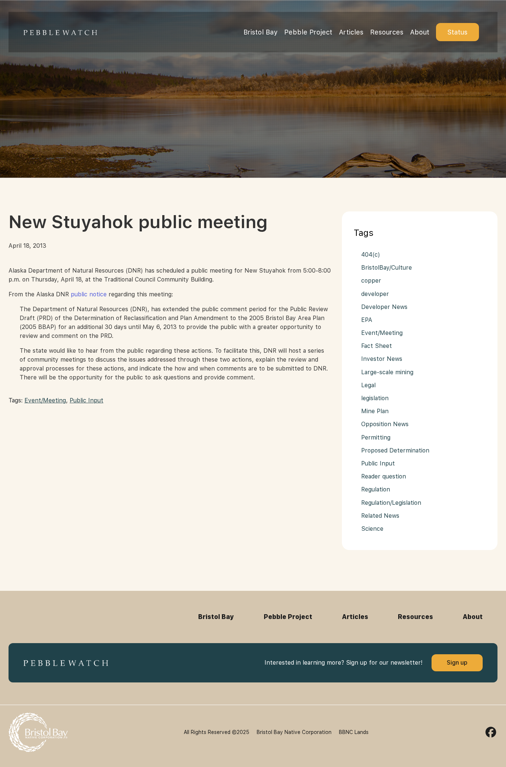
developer (375, 293)
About (419, 32)
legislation (375, 398)
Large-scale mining (387, 372)
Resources (386, 32)
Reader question (383, 476)
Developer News (384, 306)
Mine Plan (375, 411)
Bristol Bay (260, 32)
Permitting (375, 437)
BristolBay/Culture (386, 267)
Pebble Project (308, 32)
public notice (89, 294)
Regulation (375, 489)
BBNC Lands (354, 732)
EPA (366, 319)
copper (371, 280)
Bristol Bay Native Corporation (294, 732)
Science (372, 528)
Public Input (86, 400)
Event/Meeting (45, 400)
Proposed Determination (395, 450)
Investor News (381, 358)
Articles (351, 32)
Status (457, 32)
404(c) (370, 254)
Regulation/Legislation (391, 502)
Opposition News (385, 424)
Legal (368, 385)
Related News (380, 515)
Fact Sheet (376, 345)
